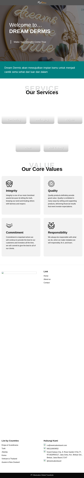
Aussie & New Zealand (11, 462)
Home (46, 276)
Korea (4, 455)
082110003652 (53, 449)
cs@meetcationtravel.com (57, 445)
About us (47, 279)
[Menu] (3, 2)
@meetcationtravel (54, 461)
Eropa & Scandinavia (10, 445)
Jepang (4, 452)
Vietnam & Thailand (9, 459)
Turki (3, 448)
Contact (47, 283)
